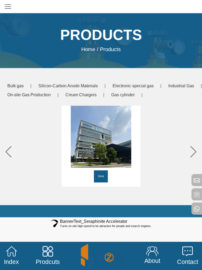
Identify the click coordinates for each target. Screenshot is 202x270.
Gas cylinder (123, 95)
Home (88, 49)
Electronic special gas (133, 86)
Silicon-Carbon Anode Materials (68, 86)
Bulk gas (15, 86)
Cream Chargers (81, 95)
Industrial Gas (181, 86)
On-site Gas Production (29, 95)
